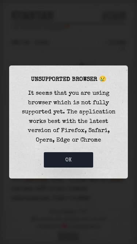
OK (68, 160)
